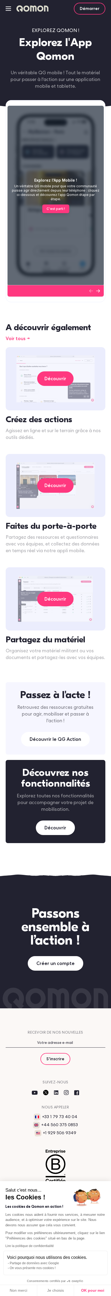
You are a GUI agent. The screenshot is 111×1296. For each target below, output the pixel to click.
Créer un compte (55, 963)
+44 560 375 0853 (59, 1125)
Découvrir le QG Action (55, 739)
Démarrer (89, 8)
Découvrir (55, 828)
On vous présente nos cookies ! (33, 1268)
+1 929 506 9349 (59, 1133)
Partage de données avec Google (34, 1263)
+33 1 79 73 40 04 (59, 1116)
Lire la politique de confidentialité (29, 1246)
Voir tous (16, 338)
